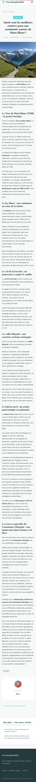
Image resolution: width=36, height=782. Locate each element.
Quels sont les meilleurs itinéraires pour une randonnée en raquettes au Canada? (16, 737)
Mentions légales (14, 770)
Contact (25, 770)
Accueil (4, 11)
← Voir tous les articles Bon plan (14, 706)
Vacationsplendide (13, 2)
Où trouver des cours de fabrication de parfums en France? (16, 730)
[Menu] (32, 2)
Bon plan (11, 11)
